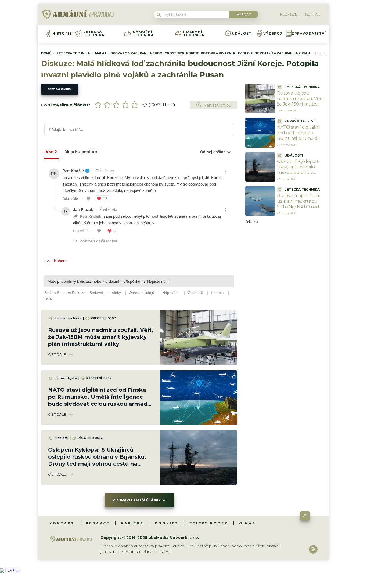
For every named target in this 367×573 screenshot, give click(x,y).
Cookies (166, 523)
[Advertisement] (285, 304)
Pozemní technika (193, 33)
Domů (46, 53)
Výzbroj (272, 33)
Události (242, 33)
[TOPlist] (10, 570)
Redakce (98, 523)
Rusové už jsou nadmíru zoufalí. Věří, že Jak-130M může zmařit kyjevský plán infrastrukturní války (100, 337)
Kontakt (62, 523)
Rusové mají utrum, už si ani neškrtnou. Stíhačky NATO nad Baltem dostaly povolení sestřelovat (299, 206)
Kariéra (132, 523)
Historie (62, 33)
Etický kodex (208, 523)
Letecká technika (94, 33)
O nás (247, 523)
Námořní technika (143, 33)
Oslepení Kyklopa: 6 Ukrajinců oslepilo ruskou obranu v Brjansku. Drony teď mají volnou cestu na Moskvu (299, 175)
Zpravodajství (309, 33)
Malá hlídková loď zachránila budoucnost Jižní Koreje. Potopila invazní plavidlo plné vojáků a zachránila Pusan (202, 53)
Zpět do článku (60, 89)
